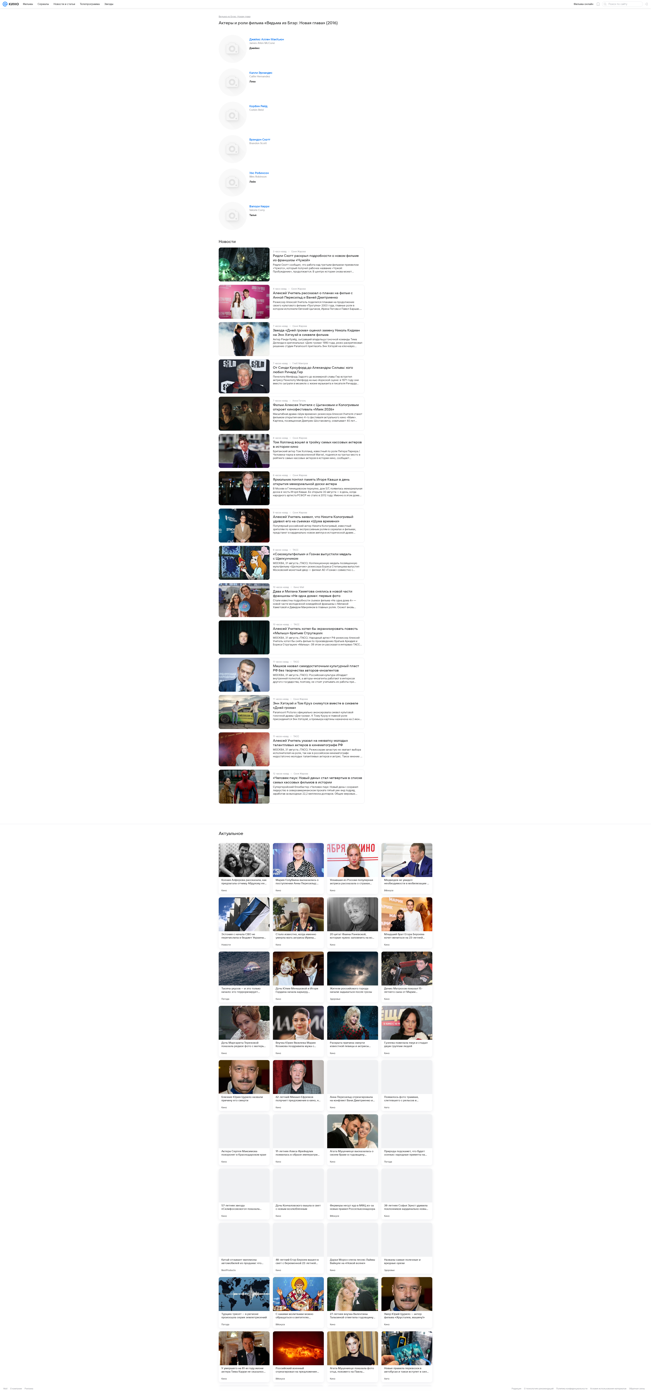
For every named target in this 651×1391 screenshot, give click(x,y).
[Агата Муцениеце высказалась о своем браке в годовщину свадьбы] (352, 1139)
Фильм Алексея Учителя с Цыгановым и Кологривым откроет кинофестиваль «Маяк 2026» (316, 407)
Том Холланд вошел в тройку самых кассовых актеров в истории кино (317, 444)
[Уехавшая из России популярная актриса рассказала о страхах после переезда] (352, 868)
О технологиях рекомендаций (539, 1388)
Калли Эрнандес (260, 72)
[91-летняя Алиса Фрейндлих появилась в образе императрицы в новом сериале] (298, 1139)
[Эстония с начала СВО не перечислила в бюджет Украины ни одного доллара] (244, 922)
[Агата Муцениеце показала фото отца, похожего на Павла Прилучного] (352, 1356)
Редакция (516, 1388)
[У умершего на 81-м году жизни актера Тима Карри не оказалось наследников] (244, 1356)
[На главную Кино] (13, 4)
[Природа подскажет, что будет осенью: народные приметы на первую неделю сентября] (406, 1139)
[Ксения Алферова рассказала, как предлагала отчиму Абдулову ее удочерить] (244, 868)
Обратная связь (637, 1388)
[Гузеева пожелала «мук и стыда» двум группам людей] (406, 1031)
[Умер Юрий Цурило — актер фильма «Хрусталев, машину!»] (406, 1302)
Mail (5, 1388)
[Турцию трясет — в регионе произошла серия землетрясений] (244, 1302)
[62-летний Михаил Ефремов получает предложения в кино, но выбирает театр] (298, 1085)
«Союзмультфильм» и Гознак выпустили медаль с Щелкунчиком (312, 556)
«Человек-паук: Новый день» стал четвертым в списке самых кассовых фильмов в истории (317, 780)
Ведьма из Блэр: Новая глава (234, 16)
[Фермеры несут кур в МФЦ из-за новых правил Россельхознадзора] (352, 1194)
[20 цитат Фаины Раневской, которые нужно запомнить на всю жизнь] (352, 922)
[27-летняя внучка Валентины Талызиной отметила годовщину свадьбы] (352, 1302)
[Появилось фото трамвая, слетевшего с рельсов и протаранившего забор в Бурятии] (406, 1085)
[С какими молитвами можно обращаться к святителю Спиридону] (298, 1302)
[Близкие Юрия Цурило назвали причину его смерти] (244, 1085)
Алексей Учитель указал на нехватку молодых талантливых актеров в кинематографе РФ (310, 743)
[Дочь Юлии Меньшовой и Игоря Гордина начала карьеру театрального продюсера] (298, 977)
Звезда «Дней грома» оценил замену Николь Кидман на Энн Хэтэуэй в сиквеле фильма (316, 333)
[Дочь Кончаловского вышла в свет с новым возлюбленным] (298, 1194)
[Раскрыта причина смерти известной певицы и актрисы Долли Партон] (352, 1031)
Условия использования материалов (608, 1388)
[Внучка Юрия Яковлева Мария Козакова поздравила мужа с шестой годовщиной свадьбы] (298, 1031)
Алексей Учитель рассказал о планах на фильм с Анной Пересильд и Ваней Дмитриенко (313, 295)
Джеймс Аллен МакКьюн (266, 39)
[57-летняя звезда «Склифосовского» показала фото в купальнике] (244, 1194)
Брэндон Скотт (259, 139)
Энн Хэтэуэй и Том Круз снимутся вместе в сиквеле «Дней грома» (315, 706)
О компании (16, 1388)
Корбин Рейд (258, 106)
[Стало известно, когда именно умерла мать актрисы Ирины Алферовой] (298, 922)
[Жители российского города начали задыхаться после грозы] (352, 977)
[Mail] (5, 4)
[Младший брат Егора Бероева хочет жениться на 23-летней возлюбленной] (406, 922)
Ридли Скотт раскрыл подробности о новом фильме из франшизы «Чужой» (316, 258)
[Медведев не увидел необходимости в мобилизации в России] (406, 868)
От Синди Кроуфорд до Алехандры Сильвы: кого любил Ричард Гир (313, 370)
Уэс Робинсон (259, 173)
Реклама (29, 1388)
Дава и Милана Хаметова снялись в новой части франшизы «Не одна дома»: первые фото (312, 594)
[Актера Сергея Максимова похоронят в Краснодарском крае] (244, 1139)
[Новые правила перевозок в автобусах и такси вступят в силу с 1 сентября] (406, 1356)
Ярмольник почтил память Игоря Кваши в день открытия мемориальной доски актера (311, 482)
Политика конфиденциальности (571, 1388)
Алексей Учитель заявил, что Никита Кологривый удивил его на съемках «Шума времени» (313, 519)
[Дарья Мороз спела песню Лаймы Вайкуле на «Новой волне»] (352, 1248)
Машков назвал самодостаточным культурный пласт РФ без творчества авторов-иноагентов (316, 668)
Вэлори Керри (259, 206)
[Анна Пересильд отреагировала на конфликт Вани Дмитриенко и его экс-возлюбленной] (352, 1085)
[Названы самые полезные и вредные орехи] (406, 1248)
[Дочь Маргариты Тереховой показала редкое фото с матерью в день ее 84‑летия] (244, 1031)
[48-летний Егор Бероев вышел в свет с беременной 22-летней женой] (298, 1248)
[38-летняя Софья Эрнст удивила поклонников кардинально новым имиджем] (406, 1194)
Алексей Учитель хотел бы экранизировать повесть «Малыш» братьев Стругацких (315, 631)
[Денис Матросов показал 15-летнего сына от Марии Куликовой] (406, 977)
